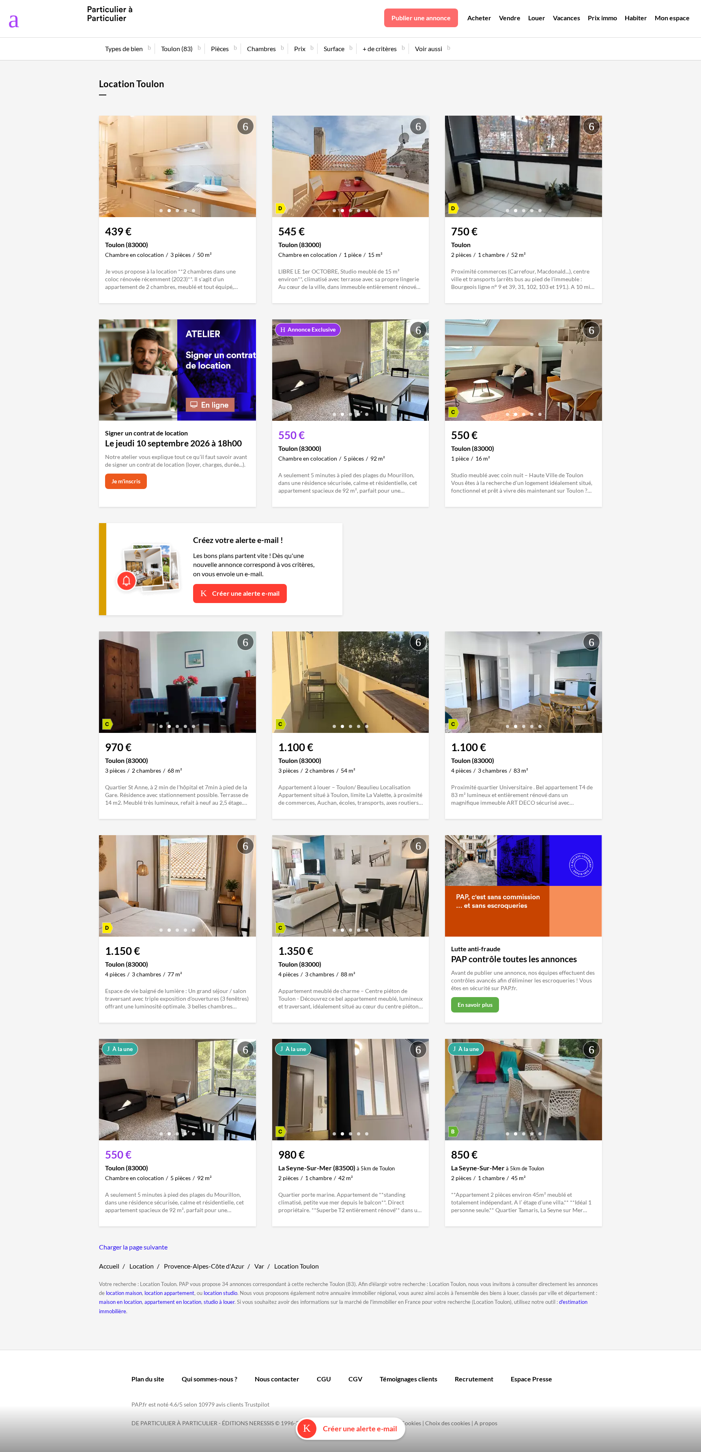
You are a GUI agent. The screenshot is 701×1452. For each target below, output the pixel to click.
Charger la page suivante (133, 1247)
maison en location (120, 1302)
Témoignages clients (408, 1379)
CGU (324, 1379)
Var (259, 1266)
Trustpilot (257, 1404)
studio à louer (219, 1302)
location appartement (169, 1293)
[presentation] (107, 168)
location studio (220, 1293)
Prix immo (602, 18)
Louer (536, 18)
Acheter (479, 18)
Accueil (109, 1266)
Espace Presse (531, 1379)
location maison (124, 1293)
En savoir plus (475, 1004)
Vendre (509, 18)
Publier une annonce (421, 18)
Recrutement (474, 1379)
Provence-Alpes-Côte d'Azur (204, 1266)
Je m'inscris (126, 481)
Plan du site (147, 1379)
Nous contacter (277, 1379)
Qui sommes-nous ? (209, 1379)
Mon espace (672, 18)
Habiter (636, 18)
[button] (161, 207)
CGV (355, 1379)
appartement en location (172, 1302)
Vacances (566, 18)
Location (141, 1266)
